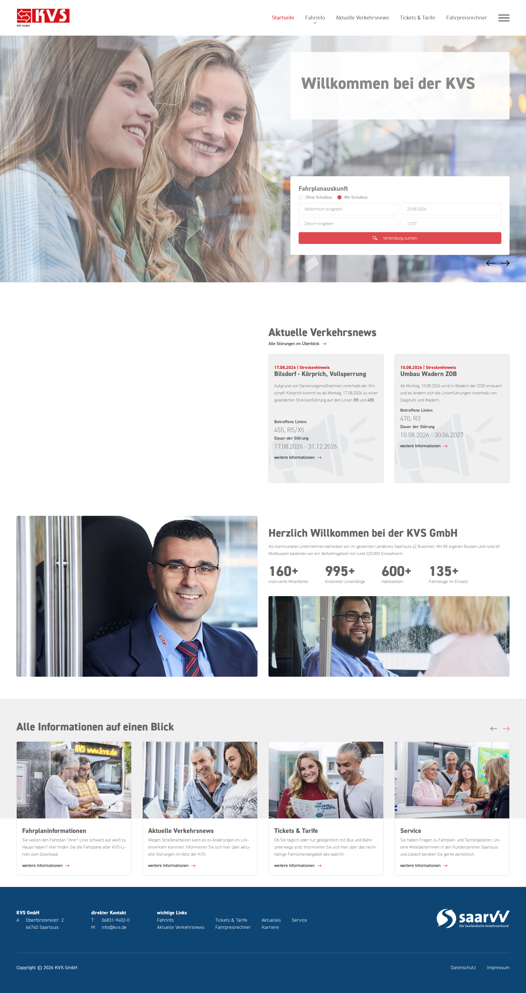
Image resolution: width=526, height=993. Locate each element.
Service (299, 920)
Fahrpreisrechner (466, 17)
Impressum (498, 967)
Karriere (270, 927)
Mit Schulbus (355, 197)
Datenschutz (463, 967)
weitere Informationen (294, 457)
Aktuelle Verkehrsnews (362, 17)
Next (505, 263)
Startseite (283, 17)
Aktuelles (271, 920)
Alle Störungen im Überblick (293, 344)
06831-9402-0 (116, 920)
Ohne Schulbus (318, 197)
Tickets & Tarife (417, 17)
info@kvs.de (114, 927)
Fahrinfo (315, 18)
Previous (490, 263)
